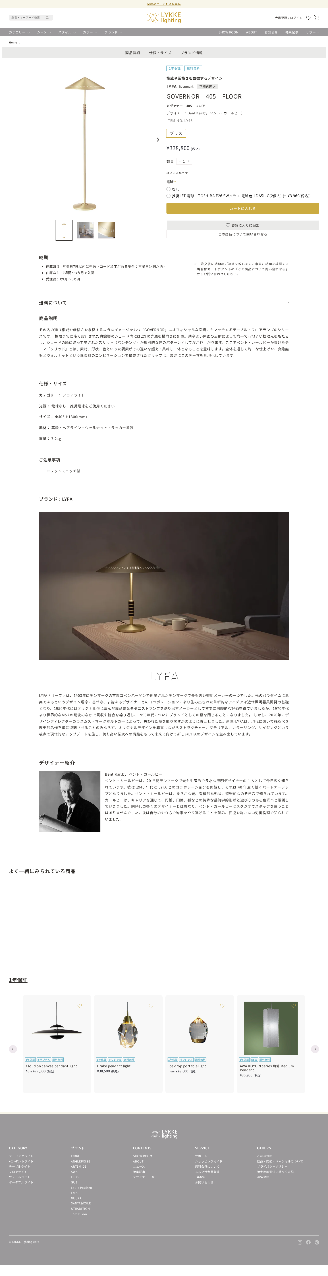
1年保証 (18, 979)
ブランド (112, 32)
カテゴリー (17, 32)
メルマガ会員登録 (207, 1172)
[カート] (317, 18)
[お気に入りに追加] (58, 894)
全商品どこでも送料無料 (164, 4)
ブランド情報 (192, 53)
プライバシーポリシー (272, 1166)
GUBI (75, 1182)
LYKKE (75, 1156)
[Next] (157, 139)
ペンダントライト (21, 1161)
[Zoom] (85, 139)
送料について (53, 302)
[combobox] (31, 18)
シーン (42, 32)
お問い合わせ (204, 1182)
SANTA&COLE (81, 1203)
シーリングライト (21, 1156)
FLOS (75, 1177)
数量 (170, 161)
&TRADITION (80, 1208)
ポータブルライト (21, 1182)
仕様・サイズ (160, 53)
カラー (88, 32)
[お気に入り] (308, 18)
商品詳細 (132, 53)
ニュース (139, 1166)
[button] (13, 1049)
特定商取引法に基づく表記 (275, 1172)
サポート (312, 32)
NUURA (76, 1198)
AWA (74, 1172)
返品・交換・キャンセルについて (280, 1161)
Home (13, 42)
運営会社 (263, 1177)
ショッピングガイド (209, 1161)
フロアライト (18, 1172)
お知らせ (271, 32)
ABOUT (251, 32)
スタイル (65, 32)
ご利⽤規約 (264, 1156)
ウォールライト (19, 1177)
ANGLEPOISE (80, 1161)
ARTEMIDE (79, 1166)
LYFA (74, 1193)
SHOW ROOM (229, 32)
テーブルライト (19, 1166)
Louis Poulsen (81, 1187)
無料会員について (207, 1166)
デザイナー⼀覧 (143, 1177)
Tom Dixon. (79, 1214)
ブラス (176, 133)
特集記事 (292, 32)
